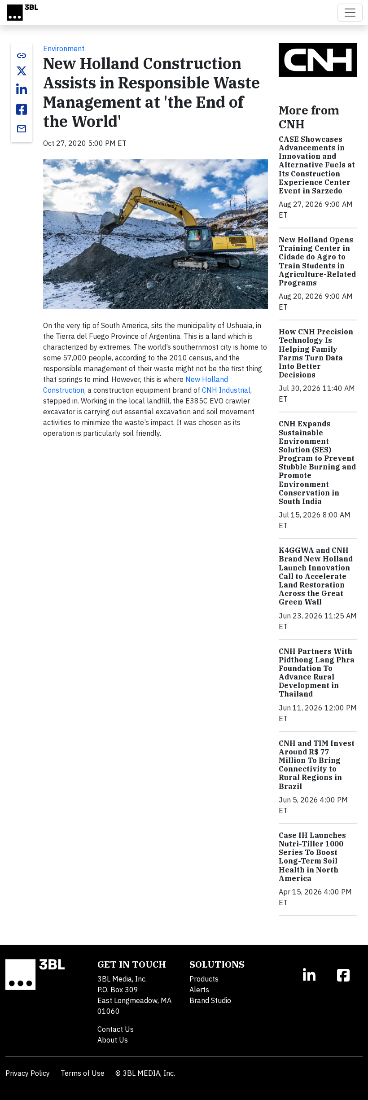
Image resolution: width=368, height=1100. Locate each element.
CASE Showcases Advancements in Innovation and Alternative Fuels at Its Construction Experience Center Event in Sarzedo (317, 165)
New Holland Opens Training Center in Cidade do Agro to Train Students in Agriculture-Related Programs (317, 261)
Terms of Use (83, 1073)
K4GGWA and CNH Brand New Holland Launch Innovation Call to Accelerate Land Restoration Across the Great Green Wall (316, 576)
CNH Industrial (226, 390)
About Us (112, 1039)
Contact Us (115, 1029)
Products (204, 978)
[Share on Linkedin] (21, 90)
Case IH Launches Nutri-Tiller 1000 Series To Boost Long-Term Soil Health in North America (312, 857)
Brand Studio (210, 1000)
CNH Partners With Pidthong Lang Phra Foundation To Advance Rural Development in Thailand (317, 673)
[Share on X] (21, 71)
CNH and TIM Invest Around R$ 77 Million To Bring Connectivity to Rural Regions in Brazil (317, 765)
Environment (63, 48)
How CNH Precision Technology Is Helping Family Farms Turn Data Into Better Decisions (316, 353)
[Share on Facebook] (21, 109)
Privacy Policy (27, 1073)
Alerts (199, 989)
